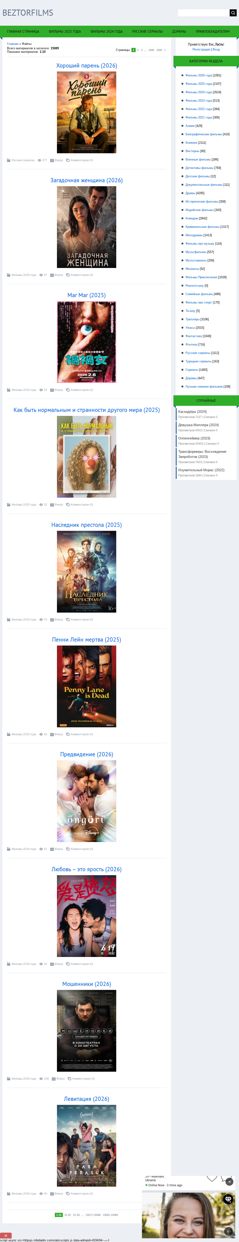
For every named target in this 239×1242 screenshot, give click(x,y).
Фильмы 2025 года (24, 390)
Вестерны (192, 151)
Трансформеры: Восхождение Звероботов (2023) (202, 457)
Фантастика (194, 336)
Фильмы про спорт (199, 302)
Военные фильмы (198, 159)
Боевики (191, 142)
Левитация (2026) (86, 1099)
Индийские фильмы (200, 210)
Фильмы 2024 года (199, 92)
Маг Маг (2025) (86, 295)
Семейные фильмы (199, 294)
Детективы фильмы (199, 168)
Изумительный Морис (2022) (201, 472)
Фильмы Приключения (201, 277)
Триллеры (193, 319)
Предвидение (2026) (86, 754)
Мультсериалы (196, 260)
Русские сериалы (23, 160)
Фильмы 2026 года (24, 275)
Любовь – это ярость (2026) (87, 869)
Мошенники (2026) (86, 984)
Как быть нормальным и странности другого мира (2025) (87, 410)
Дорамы (191, 378)
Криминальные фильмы (202, 226)
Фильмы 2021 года (199, 117)
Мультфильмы (196, 252)
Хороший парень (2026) (86, 65)
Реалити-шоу (195, 285)
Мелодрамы (194, 235)
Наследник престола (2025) (86, 524)
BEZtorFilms (27, 12)
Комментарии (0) (82, 160)
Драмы (190, 193)
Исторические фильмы (202, 201)
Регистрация (201, 49)
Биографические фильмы (204, 134)
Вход (216, 49)
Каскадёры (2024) (198, 414)
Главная (12, 44)
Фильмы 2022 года (199, 109)
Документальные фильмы (204, 184)
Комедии (192, 218)
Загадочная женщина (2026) (86, 180)
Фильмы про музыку (200, 243)
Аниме (190, 126)
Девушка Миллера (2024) (198, 427)
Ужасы (190, 327)
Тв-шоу (190, 311)
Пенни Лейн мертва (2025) (86, 639)
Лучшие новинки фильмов (204, 386)
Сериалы (192, 369)
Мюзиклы (192, 269)
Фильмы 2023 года (199, 100)
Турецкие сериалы (198, 361)
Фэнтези (191, 344)
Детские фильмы (198, 176)
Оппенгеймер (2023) (198, 440)
